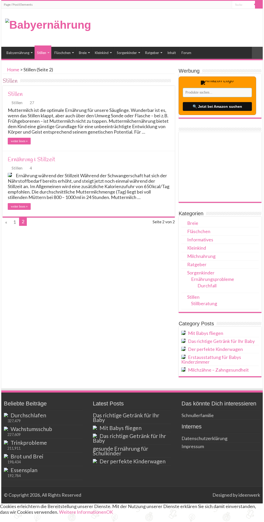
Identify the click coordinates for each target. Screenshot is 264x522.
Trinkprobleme (29, 442)
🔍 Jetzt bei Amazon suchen (217, 106)
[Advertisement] (220, 167)
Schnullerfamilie (198, 415)
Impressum (193, 446)
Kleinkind (102, 53)
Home (12, 69)
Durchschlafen (28, 415)
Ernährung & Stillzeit (31, 160)
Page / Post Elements (18, 4)
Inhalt (171, 53)
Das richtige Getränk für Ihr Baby (221, 341)
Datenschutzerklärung (204, 438)
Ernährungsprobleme (212, 279)
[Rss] (206, 495)
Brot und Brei (27, 456)
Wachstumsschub (31, 429)
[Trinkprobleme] (6, 442)
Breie (83, 53)
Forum (186, 53)
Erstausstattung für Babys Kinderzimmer (211, 359)
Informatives (200, 239)
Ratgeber (152, 53)
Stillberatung (204, 303)
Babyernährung (17, 53)
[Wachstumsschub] (6, 429)
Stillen (41, 53)
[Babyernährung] (48, 24)
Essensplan (24, 470)
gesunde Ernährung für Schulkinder (120, 450)
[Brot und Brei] (6, 456)
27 (32, 102)
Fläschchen (62, 53)
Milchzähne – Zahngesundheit (218, 370)
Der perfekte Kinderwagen (215, 349)
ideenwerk (249, 495)
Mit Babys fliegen (205, 333)
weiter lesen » (19, 141)
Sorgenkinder (127, 53)
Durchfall (207, 285)
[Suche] (259, 5)
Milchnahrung (201, 256)
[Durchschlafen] (6, 415)
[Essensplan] (6, 470)
